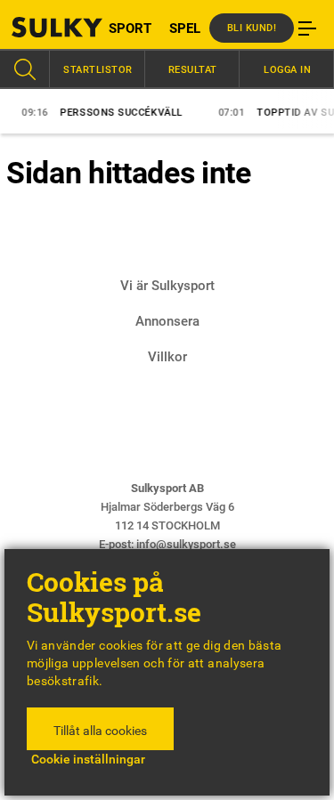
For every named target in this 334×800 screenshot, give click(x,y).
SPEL (184, 28)
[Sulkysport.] (42, 27)
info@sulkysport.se (186, 544)
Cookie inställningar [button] (88, 759)
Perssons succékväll (100, 112)
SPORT (130, 28)
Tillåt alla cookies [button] (100, 730)
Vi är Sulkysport (167, 286)
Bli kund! (252, 28)
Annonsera (167, 321)
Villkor (167, 357)
